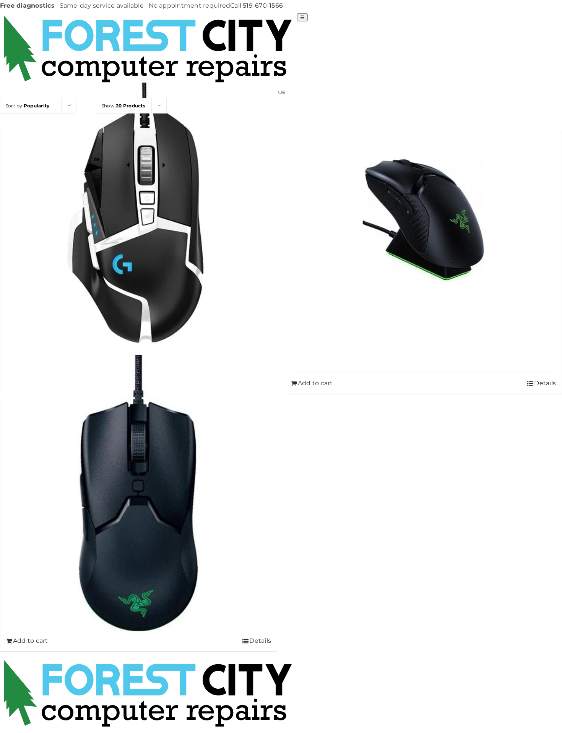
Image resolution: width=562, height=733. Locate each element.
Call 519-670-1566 (256, 5)
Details (545, 383)
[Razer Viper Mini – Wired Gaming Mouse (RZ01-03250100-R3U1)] (138, 493)
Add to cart (315, 383)
